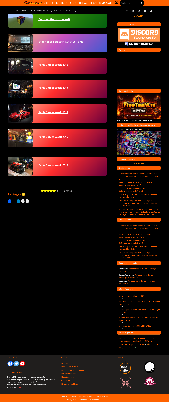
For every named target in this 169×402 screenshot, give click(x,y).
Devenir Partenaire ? (69, 366)
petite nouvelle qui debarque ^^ (131, 344)
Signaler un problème (69, 384)
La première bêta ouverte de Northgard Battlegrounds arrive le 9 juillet (134, 189)
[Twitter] (16, 363)
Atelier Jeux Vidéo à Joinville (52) (131, 296)
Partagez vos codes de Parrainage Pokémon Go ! (136, 276)
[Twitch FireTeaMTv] (139, 11)
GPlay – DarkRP (125, 348)
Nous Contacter (67, 377)
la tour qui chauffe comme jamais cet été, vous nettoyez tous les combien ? (137, 339)
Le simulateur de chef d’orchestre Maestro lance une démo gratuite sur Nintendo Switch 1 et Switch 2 (139, 176)
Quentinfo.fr (97, 399)
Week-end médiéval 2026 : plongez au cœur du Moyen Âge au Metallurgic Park (137, 183)
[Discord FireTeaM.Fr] (150, 11)
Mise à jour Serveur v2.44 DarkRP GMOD (135, 326)
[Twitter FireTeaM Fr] (133, 11)
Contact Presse (67, 380)
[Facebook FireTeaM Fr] (127, 11)
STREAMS (145, 129)
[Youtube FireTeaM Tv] (145, 11)
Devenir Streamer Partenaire (72, 370)
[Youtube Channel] (22, 363)
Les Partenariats (67, 363)
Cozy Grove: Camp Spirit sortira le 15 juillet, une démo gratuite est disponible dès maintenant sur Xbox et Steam (138, 203)
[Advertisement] (57, 228)
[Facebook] (10, 363)
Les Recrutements (68, 373)
